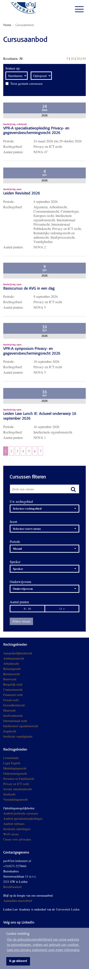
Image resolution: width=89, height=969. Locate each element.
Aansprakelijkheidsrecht (17, 653)
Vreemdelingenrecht (15, 799)
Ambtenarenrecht (13, 658)
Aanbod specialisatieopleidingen (22, 818)
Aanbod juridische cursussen (20, 813)
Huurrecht (9, 710)
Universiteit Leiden (67, 909)
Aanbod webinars (13, 824)
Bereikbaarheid (12, 887)
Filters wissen (21, 621)
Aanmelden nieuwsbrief (17, 901)
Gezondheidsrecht (14, 705)
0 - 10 (27, 609)
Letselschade (11, 758)
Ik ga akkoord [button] (18, 961)
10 (72, 58)
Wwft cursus (11, 834)
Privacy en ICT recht (16, 784)
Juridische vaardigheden (17, 736)
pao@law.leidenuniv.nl (17, 861)
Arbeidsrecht (11, 663)
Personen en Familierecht (18, 779)
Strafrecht (9, 794)
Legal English (11, 763)
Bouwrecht (9, 679)
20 (78, 58)
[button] (44, 509)
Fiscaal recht (11, 700)
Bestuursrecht (11, 674)
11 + (62, 609)
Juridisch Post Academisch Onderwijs (19, 9)
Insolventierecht (13, 715)
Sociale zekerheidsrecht (17, 789)
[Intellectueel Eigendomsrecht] (32, 736)
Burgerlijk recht (12, 684)
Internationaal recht (15, 721)
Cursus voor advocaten (17, 839)
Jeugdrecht (9, 731)
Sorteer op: (12, 68)
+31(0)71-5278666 (14, 866)
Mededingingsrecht (14, 768)
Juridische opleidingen (16, 829)
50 (84, 58)
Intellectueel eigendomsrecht (20, 726)
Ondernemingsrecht (15, 773)
